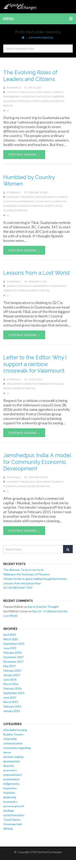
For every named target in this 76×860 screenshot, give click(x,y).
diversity (58, 92)
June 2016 (9, 679)
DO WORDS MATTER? (18, 587)
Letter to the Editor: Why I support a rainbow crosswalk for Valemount (34, 364)
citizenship (10, 739)
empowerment (11, 96)
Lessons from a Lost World (36, 273)
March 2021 (10, 639)
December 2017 (13, 657)
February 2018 (12, 652)
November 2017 (13, 661)
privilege (58, 383)
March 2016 (10, 684)
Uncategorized (12, 824)
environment (11, 779)
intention (44, 96)
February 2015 (12, 706)
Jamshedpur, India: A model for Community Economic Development (37, 462)
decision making (46, 197)
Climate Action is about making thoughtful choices (35, 578)
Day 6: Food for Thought (43, 606)
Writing (8, 105)
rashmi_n (15, 87)
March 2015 (10, 702)
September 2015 (14, 693)
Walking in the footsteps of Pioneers (26, 574)
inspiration (59, 201)
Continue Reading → (24, 154)
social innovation (53, 101)
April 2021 (9, 634)
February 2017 (12, 670)
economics (10, 201)
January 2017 (11, 675)
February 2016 (12, 688)
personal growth (30, 101)
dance (7, 752)
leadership (57, 96)
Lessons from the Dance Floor (22, 583)
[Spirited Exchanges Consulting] (20, 6)
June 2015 (9, 697)
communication (12, 743)
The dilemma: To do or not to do (23, 569)
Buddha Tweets (13, 734)
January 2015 (11, 711)
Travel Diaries (11, 819)
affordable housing (15, 730)
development (44, 92)
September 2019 (14, 643)
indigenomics (29, 96)
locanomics (10, 101)
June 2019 (9, 648)
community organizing (41, 37)
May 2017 (9, 666)
